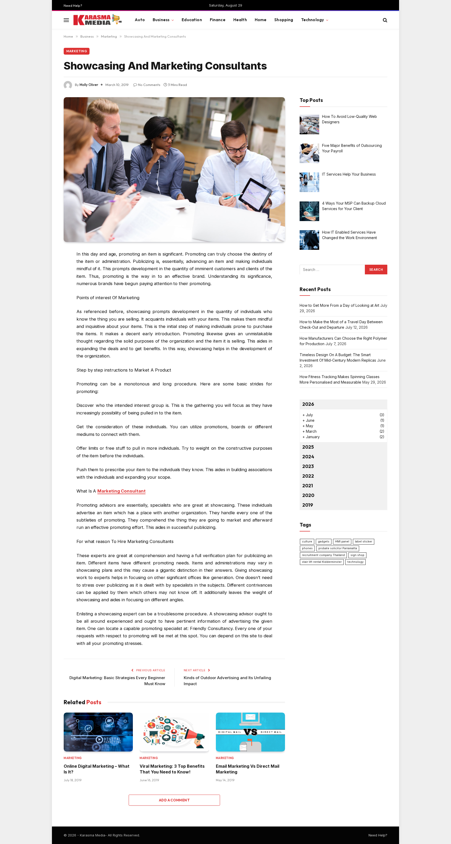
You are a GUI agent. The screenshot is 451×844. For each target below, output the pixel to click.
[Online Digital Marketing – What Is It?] (98, 732)
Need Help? (73, 5)
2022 (308, 476)
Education (192, 19)
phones (307, 548)
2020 (308, 495)
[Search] (384, 20)
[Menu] (66, 20)
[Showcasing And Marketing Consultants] (174, 169)
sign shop (357, 555)
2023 (308, 466)
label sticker (363, 541)
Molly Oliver (89, 85)
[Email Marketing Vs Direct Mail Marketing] (250, 732)
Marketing (76, 51)
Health (240, 19)
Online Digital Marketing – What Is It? (96, 769)
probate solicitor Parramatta (337, 548)
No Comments (149, 85)
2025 (308, 447)
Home (261, 19)
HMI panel (342, 541)
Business (161, 19)
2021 (307, 485)
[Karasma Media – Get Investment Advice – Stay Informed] (97, 20)
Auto (140, 19)
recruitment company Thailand (323, 555)
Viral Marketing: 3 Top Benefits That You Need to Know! (172, 769)
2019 (307, 505)
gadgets (323, 541)
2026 (308, 404)
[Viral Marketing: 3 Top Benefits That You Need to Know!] (174, 732)
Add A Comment (174, 800)
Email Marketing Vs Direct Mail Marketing (247, 769)
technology (355, 561)
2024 (308, 457)
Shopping (283, 19)
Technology (312, 19)
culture (307, 541)
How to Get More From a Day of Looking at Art (339, 305)
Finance (217, 19)
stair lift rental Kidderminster (322, 561)
